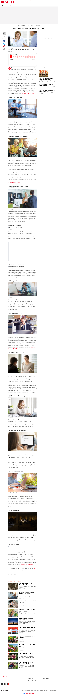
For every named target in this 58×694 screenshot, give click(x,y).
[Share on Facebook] (4, 41)
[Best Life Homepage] (8, 2)
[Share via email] (4, 49)
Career (10, 575)
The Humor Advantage (14, 235)
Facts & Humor (52, 5)
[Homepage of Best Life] (4, 676)
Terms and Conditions (32, 680)
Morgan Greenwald (4, 37)
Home (19, 25)
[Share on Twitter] (4, 44)
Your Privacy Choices (30, 693)
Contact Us (30, 678)
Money (29, 5)
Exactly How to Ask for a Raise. (27, 93)
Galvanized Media (30, 690)
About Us (30, 676)
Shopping (16, 5)
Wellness (23, 5)
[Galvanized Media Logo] (4, 690)
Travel (45, 5)
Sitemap (45, 676)
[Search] (55, 1)
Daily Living (8, 5)
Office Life (19, 575)
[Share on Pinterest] (4, 46)
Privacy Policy (46, 678)
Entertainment (37, 5)
